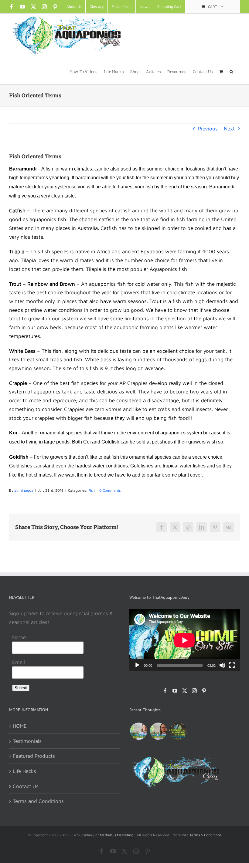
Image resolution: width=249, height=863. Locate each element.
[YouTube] (174, 690)
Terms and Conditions (38, 801)
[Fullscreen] (232, 665)
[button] (231, 71)
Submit (21, 688)
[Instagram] (194, 690)
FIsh (91, 490)
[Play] (137, 665)
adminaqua (23, 490)
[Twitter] (184, 690)
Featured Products (34, 756)
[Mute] (222, 665)
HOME (20, 726)
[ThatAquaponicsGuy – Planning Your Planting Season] (178, 731)
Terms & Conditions (205, 835)
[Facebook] (165, 690)
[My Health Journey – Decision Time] (138, 731)
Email (18, 662)
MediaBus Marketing (116, 835)
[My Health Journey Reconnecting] (158, 731)
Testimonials (27, 741)
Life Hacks (24, 771)
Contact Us (26, 786)
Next (229, 129)
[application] (184, 640)
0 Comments (110, 490)
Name (19, 637)
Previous (208, 129)
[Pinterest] (204, 690)
